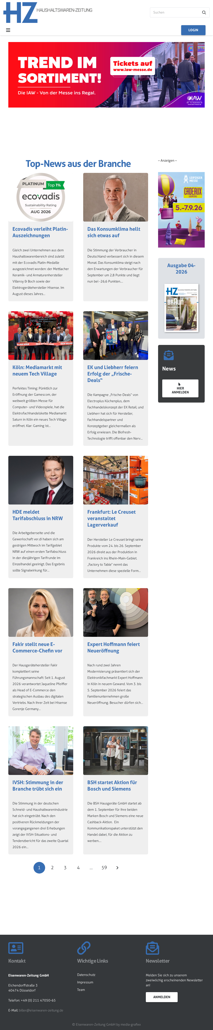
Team (81, 990)
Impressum (85, 982)
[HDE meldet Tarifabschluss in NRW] (40, 517)
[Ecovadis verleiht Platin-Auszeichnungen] (40, 237)
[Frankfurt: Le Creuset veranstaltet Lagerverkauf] (115, 517)
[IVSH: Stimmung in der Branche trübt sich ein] (40, 790)
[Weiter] (117, 868)
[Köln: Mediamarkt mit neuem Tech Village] (40, 378)
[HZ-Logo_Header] (47, 12)
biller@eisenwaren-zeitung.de (41, 1010)
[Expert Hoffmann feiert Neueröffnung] (115, 652)
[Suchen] (204, 12)
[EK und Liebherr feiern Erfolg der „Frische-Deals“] (115, 378)
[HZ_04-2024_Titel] (181, 308)
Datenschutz (86, 975)
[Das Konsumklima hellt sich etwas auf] (115, 237)
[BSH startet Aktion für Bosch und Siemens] (115, 790)
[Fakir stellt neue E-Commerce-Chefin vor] (40, 652)
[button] (8, 30)
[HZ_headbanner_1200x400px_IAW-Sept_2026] (106, 106)
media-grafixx (131, 1024)
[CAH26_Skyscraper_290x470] (181, 210)
